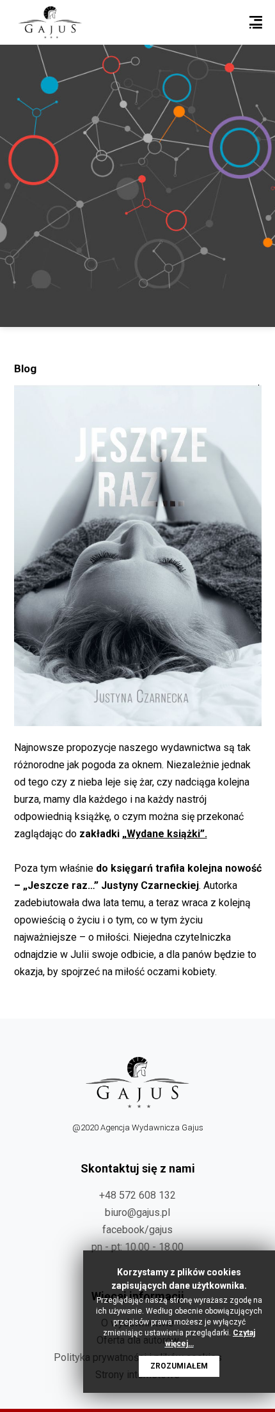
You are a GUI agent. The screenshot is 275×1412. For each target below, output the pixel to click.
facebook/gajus (137, 1230)
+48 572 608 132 (137, 1195)
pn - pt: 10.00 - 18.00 (137, 1247)
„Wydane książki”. (164, 834)
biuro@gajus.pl (137, 1212)
